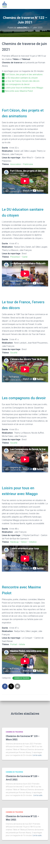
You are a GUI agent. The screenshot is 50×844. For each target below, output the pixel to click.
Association (15, 164)
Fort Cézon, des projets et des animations (24, 74)
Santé (24, 257)
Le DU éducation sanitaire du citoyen (21, 78)
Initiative (33, 542)
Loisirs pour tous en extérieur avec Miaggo (24, 87)
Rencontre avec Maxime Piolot (19, 91)
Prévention (15, 257)
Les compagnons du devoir (17, 84)
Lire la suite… (38, 755)
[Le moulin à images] (5, 4)
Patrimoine (28, 164)
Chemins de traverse (21, 678)
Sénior (24, 542)
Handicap (14, 542)
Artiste (22, 644)
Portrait (13, 644)
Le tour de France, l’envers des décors (22, 81)
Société (13, 352)
